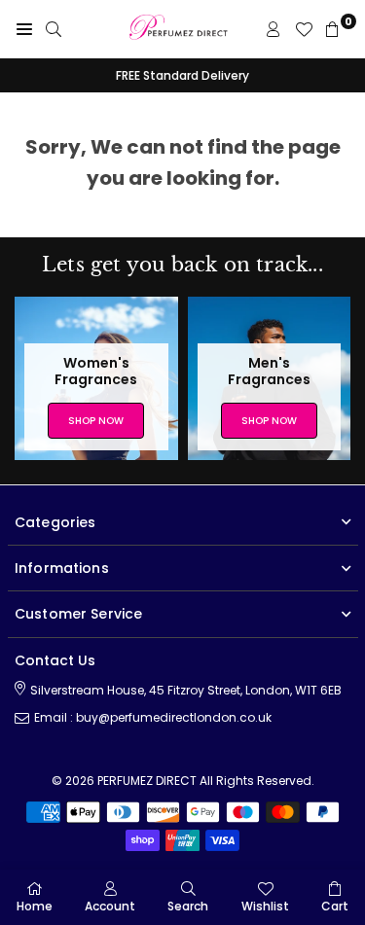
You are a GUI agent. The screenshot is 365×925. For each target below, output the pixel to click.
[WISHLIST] (303, 29)
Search (187, 906)
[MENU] (24, 29)
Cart (334, 906)
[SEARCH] (53, 29)
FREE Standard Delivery (182, 75)
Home (35, 906)
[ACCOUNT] (273, 29)
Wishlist (265, 906)
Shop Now (96, 420)
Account (110, 906)
